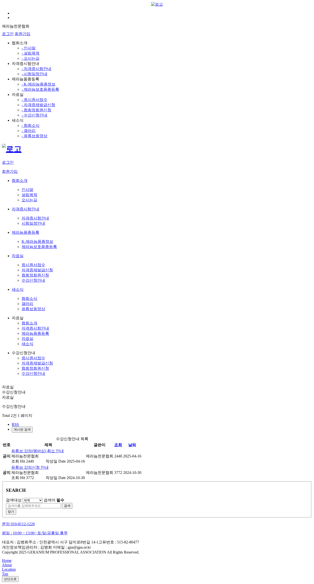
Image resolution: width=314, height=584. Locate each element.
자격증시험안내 (35, 328)
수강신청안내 (33, 373)
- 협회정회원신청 (36, 110)
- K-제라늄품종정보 (38, 84)
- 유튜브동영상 (34, 136)
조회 (118, 445)
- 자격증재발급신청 (38, 105)
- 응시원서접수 (34, 100)
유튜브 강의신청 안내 (30, 467)
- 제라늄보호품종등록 (40, 89)
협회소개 (29, 323)
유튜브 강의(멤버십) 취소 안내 (37, 451)
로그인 (8, 34)
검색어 (54, 500)
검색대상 (14, 500)
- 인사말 (29, 48)
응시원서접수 (33, 358)
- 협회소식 (30, 125)
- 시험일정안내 (34, 74)
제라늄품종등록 (35, 333)
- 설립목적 (30, 53)
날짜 (132, 445)
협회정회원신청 (35, 368)
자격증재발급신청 (37, 363)
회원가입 (22, 34)
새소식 (27, 344)
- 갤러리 (29, 131)
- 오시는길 (30, 58)
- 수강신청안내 (34, 115)
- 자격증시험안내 (36, 69)
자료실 (27, 338)
